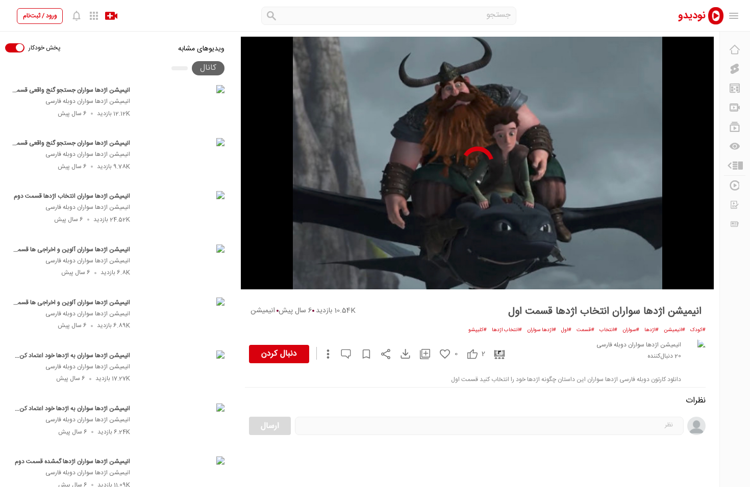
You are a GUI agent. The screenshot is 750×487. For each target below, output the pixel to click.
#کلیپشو (477, 330)
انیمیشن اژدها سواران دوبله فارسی (87, 101)
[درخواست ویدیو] (734, 204)
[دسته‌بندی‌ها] (734, 165)
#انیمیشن (674, 330)
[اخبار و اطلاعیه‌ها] (734, 224)
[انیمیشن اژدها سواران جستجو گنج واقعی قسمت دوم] (181, 108)
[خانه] (734, 49)
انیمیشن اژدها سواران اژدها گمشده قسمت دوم (72, 461)
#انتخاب (608, 330)
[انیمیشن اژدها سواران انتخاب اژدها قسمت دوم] (181, 214)
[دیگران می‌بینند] (734, 146)
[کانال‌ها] (734, 107)
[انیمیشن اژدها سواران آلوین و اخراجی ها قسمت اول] (181, 320)
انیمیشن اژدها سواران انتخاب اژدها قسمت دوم (72, 196)
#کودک (698, 330)
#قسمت (585, 330)
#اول (566, 330)
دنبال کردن (279, 354)
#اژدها (651, 330)
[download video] (400, 354)
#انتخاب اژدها (507, 330)
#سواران (630, 330)
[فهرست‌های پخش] (734, 127)
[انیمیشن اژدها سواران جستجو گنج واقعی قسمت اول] (181, 161)
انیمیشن (263, 311)
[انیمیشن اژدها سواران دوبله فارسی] (695, 349)
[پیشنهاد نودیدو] (734, 88)
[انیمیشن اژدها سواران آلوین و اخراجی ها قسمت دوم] (181, 268)
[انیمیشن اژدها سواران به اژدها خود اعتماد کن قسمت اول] (181, 426)
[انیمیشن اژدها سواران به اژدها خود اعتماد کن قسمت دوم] (181, 373)
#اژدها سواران (541, 330)
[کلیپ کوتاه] (734, 68)
